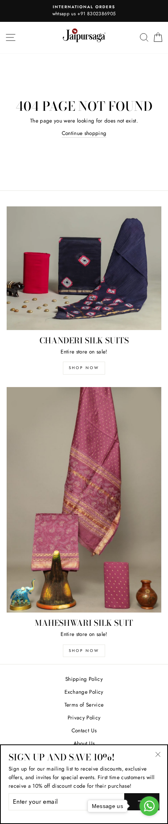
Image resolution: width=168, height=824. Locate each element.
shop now (84, 368)
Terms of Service (84, 705)
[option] (84, 11)
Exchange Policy (83, 692)
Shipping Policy (84, 679)
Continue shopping (84, 133)
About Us (84, 743)
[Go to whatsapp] (149, 806)
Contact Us (84, 730)
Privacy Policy (84, 717)
